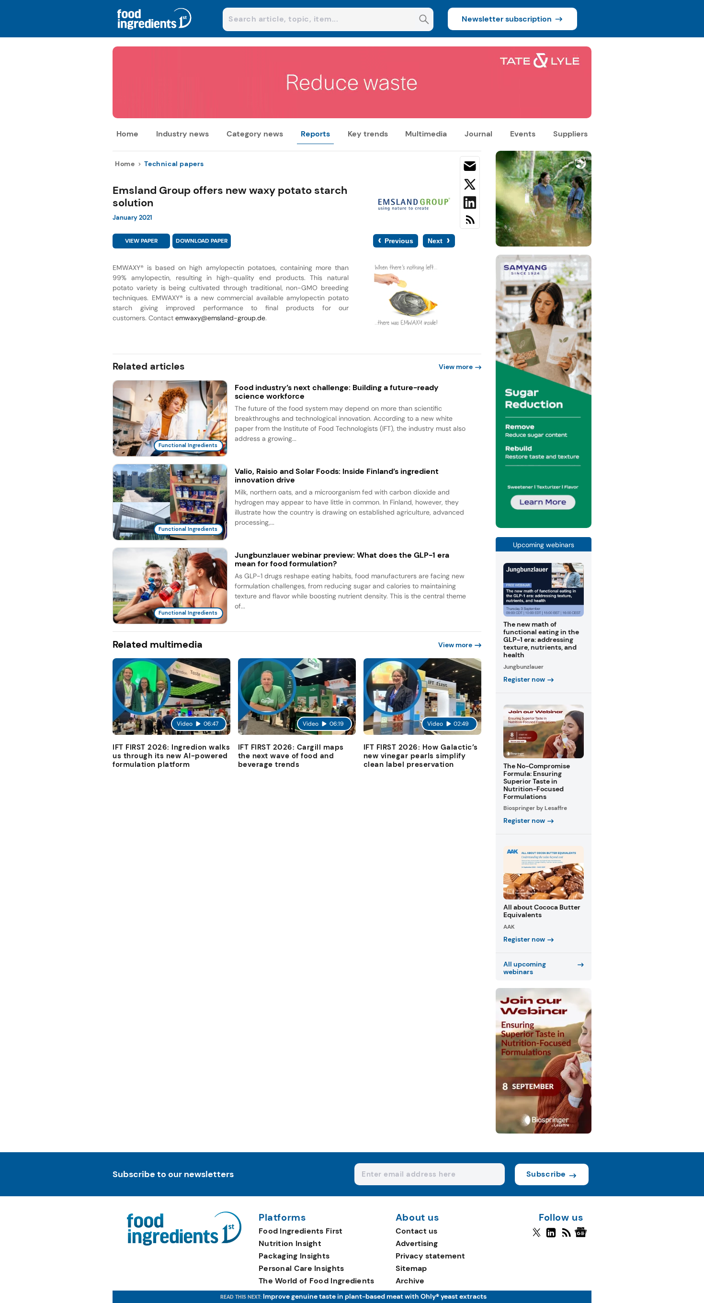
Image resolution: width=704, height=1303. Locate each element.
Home (127, 133)
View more (456, 367)
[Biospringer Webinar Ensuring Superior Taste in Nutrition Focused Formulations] (543, 1130)
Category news (255, 133)
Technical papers (174, 164)
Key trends (368, 133)
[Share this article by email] (469, 168)
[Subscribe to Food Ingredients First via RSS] (469, 223)
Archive (410, 1280)
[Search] (424, 20)
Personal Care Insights (301, 1268)
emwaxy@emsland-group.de (220, 318)
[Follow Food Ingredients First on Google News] (582, 1236)
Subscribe (546, 1174)
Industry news (182, 133)
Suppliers (570, 133)
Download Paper (201, 240)
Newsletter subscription (507, 18)
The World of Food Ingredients (317, 1280)
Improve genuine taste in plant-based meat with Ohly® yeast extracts (375, 1296)
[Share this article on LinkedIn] (469, 204)
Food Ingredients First (301, 1231)
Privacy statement (430, 1255)
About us (418, 1218)
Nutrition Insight (290, 1243)
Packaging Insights (294, 1255)
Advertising (417, 1243)
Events (522, 133)
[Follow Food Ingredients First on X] (537, 1236)
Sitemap (411, 1268)
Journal (478, 133)
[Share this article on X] (469, 186)
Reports (315, 133)
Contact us (416, 1231)
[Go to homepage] (184, 1242)
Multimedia (426, 133)
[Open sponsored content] (352, 115)
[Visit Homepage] (155, 34)
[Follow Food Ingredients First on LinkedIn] (550, 1236)
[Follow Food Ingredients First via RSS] (566, 1236)
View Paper (141, 240)
